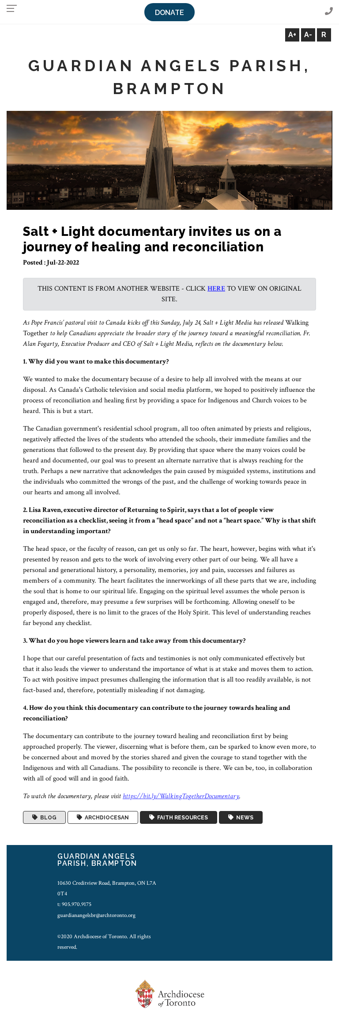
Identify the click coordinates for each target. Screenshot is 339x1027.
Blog (47, 818)
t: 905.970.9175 (74, 904)
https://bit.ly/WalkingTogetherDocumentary (181, 796)
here (216, 288)
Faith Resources (181, 818)
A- (308, 34)
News (243, 818)
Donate (169, 12)
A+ (292, 34)
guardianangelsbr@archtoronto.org (96, 915)
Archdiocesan (105, 818)
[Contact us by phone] (329, 11)
